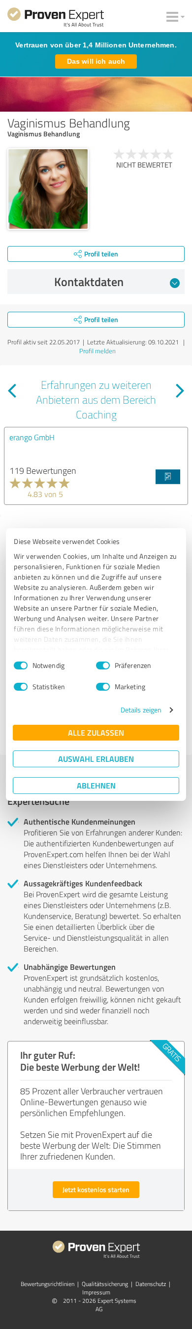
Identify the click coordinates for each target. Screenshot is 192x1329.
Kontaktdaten (89, 281)
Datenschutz (150, 1284)
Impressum (96, 1292)
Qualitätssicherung (105, 1284)
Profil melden (97, 350)
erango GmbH (32, 437)
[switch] (103, 665)
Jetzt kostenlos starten (96, 1189)
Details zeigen (141, 709)
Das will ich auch (96, 61)
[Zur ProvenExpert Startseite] (55, 18)
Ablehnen (96, 785)
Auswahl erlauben (96, 758)
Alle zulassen (96, 732)
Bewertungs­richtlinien (47, 1284)
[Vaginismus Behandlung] (48, 189)
